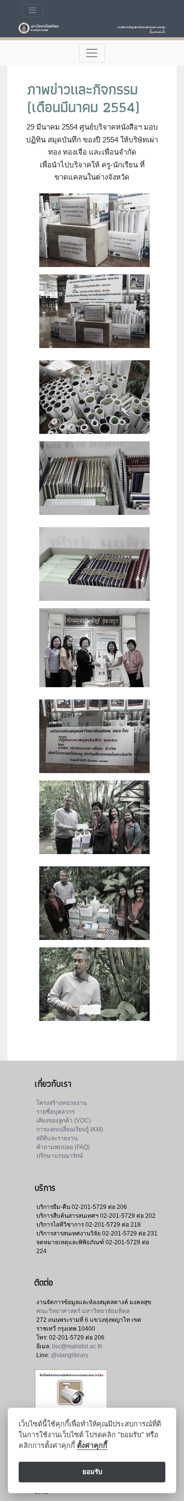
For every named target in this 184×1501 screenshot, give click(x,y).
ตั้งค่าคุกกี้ (92, 1445)
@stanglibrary (69, 1355)
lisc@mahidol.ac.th (77, 1346)
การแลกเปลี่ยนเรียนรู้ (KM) (69, 1129)
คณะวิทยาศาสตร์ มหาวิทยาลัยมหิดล (83, 1311)
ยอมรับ (92, 1471)
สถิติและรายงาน (57, 1138)
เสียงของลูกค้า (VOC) (63, 1120)
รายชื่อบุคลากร (55, 1111)
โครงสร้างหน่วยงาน (61, 1102)
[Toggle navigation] (32, 11)
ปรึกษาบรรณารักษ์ (59, 1156)
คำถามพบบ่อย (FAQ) (63, 1147)
